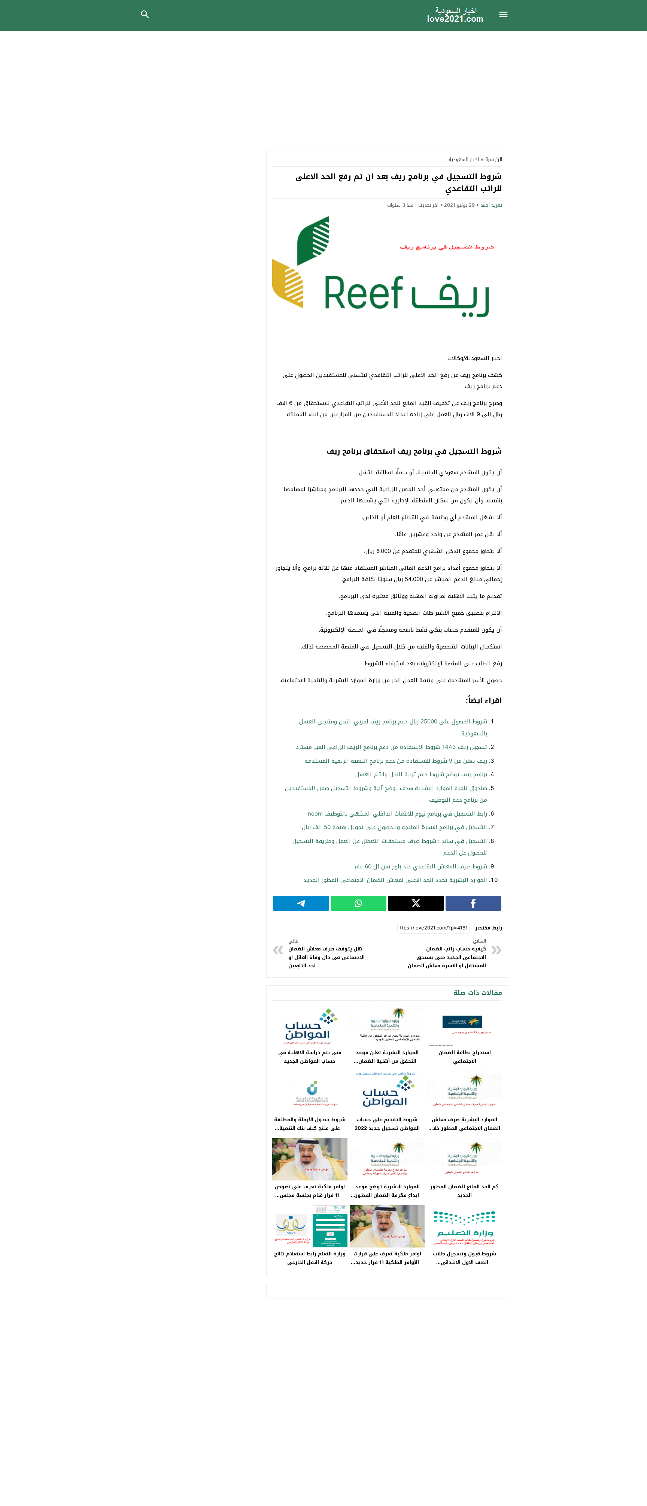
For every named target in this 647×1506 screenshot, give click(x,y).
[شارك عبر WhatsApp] (358, 903)
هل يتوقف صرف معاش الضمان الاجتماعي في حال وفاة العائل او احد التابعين (326, 953)
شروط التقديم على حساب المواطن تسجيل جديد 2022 (387, 1124)
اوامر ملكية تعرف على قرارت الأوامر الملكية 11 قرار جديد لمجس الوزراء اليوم (387, 1262)
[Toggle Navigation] (505, 15)
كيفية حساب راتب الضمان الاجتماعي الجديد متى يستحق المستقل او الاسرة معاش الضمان (447, 953)
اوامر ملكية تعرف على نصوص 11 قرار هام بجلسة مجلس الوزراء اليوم (310, 1195)
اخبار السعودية (464, 159)
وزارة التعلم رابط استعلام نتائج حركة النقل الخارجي (310, 1258)
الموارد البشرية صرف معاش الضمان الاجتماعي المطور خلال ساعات (464, 1128)
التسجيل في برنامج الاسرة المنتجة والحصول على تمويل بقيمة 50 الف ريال (394, 827)
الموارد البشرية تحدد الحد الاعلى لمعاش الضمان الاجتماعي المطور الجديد (395, 880)
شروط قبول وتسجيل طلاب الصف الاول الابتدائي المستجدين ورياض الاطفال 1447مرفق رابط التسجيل (464, 1266)
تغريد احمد (491, 205)
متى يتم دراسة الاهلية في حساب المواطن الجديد (309, 1057)
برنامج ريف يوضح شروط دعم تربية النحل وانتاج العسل (421, 774)
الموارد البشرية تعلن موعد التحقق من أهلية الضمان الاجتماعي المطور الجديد (387, 1061)
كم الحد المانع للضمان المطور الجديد (464, 1191)
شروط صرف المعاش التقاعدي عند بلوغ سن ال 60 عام (421, 866)
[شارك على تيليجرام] (301, 903)
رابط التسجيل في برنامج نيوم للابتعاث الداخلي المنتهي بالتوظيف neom (397, 813)
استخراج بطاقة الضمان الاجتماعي (464, 1057)
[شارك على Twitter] (416, 903)
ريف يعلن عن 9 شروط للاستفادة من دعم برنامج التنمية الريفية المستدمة (396, 761)
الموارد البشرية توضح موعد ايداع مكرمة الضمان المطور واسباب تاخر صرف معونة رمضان (387, 1195)
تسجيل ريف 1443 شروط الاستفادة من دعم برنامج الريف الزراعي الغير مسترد (391, 747)
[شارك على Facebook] (473, 903)
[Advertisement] (323, 86)
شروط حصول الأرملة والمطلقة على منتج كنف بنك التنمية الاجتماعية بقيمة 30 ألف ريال (310, 1128)
